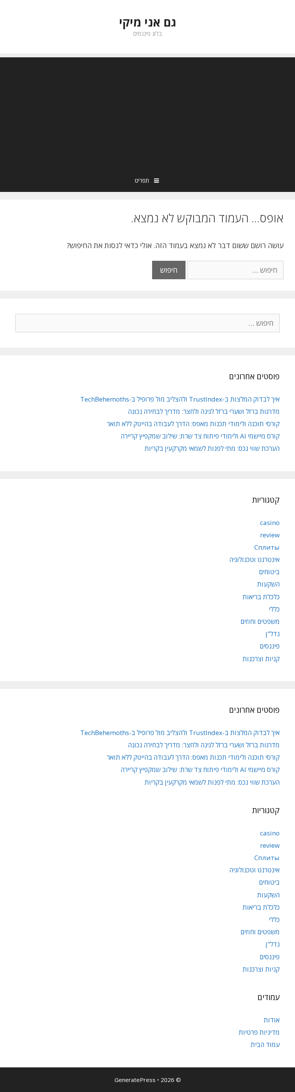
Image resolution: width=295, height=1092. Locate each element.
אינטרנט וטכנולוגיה (254, 559)
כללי (274, 609)
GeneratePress (135, 1080)
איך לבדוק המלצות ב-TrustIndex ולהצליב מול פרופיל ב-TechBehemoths (180, 399)
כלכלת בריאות (261, 596)
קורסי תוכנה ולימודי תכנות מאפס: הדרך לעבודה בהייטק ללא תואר (193, 423)
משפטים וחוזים (260, 621)
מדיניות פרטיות (259, 1032)
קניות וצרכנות (261, 658)
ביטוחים (269, 571)
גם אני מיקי (147, 22)
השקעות (268, 584)
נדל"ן (272, 633)
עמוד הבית (265, 1044)
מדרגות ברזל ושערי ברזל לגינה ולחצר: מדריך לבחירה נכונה (204, 411)
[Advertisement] (147, 111)
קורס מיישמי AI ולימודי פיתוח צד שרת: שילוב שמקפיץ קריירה (200, 436)
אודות (272, 1019)
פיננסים (270, 646)
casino (270, 522)
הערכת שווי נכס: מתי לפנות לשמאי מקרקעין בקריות (212, 448)
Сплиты (267, 547)
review (270, 534)
